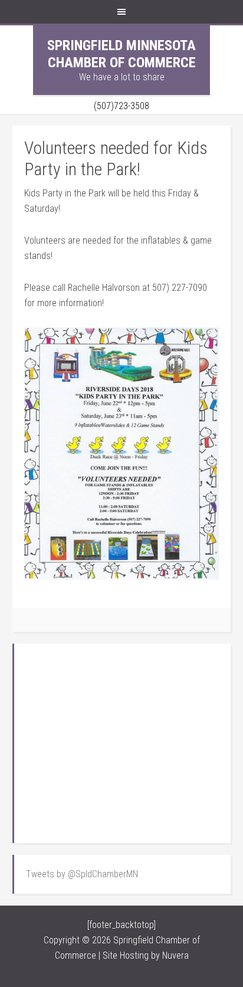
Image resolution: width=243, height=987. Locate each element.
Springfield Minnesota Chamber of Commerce (121, 54)
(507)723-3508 (121, 106)
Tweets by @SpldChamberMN (82, 874)
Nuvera (175, 955)
